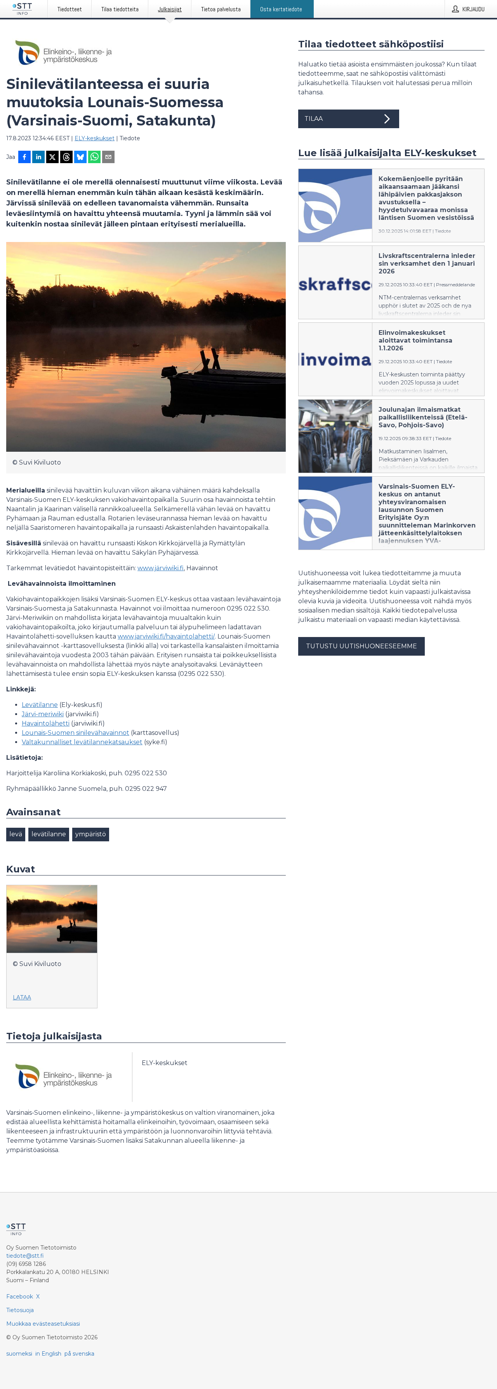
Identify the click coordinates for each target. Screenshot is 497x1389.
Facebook (19, 1296)
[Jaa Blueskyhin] (80, 158)
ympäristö (90, 834)
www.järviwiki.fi (160, 568)
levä (15, 834)
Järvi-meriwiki (43, 714)
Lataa (22, 997)
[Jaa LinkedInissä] (38, 158)
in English (48, 1353)
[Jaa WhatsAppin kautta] (94, 158)
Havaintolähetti (46, 723)
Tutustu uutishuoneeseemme (361, 646)
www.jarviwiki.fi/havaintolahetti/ (166, 636)
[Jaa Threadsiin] (66, 158)
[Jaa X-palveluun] (52, 158)
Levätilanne (40, 704)
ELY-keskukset (95, 138)
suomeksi (19, 1353)
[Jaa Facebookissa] (24, 158)
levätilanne (48, 834)
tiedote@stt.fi (25, 1255)
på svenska (79, 1353)
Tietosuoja (20, 1310)
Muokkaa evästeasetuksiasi (43, 1323)
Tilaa (313, 118)
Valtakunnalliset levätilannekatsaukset (82, 742)
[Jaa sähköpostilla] (108, 158)
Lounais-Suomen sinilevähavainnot (75, 732)
